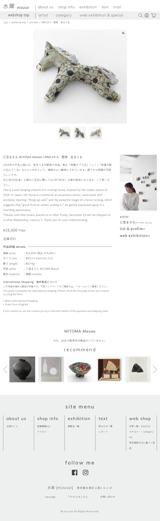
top (6, 22)
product (34, 22)
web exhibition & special (101, 15)
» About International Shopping (20, 300)
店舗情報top (43, 426)
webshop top (18, 22)
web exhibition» (135, 235)
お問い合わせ (107, 496)
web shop (140, 418)
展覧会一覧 (74, 426)
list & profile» (132, 228)
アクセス (41, 431)
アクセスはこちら (78, 496)
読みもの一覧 (106, 426)
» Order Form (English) (15, 304)
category (64, 15)
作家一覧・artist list (139, 426)
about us (45, 7)
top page (50, 496)
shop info (66, 7)
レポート (103, 431)
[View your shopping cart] (153, 15)
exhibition (88, 7)
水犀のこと (12, 426)
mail (117, 7)
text (105, 7)
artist (43, 15)
